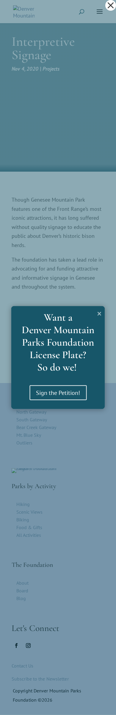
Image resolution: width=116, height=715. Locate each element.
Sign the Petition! (58, 393)
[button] (110, 5)
